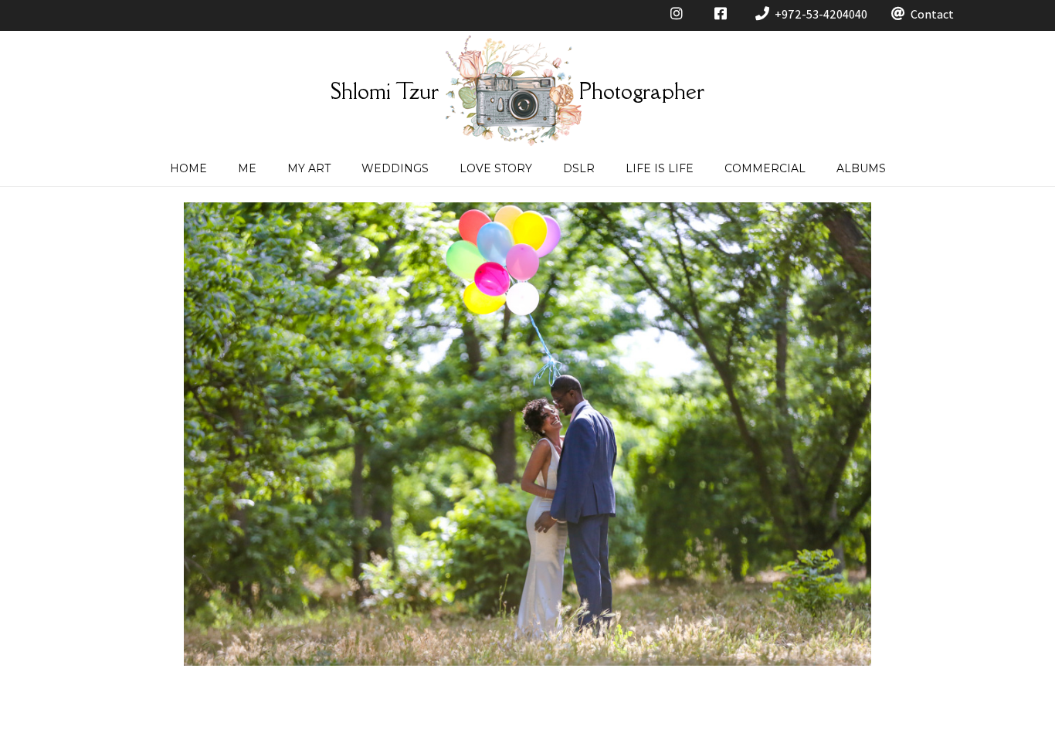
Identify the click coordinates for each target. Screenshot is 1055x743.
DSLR (579, 168)
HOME (188, 168)
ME (247, 168)
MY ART (309, 168)
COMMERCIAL (765, 168)
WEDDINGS (395, 168)
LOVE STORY (496, 168)
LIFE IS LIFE (660, 168)
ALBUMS (861, 168)
